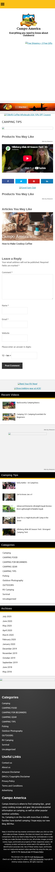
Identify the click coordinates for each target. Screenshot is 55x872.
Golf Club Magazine (36, 859)
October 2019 (9, 658)
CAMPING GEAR (10, 566)
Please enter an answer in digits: (16, 347)
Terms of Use (25, 852)
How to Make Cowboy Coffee (17, 243)
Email (5, 319)
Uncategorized (9, 599)
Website (5, 333)
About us (6, 767)
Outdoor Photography (13, 580)
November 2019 (10, 653)
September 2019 (10, 662)
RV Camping (8, 589)
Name (5, 305)
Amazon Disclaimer (11, 772)
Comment (7, 272)
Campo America (29, 28)
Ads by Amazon (47, 141)
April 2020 (7, 630)
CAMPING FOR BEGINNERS (15, 562)
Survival (6, 594)
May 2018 (7, 672)
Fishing (6, 576)
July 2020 (7, 616)
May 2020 (7, 626)
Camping (7, 553)
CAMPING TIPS (12, 121)
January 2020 (9, 644)
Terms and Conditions (12, 786)
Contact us (7, 763)
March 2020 (8, 635)
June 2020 (7, 621)
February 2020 (9, 639)
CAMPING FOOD (10, 557)
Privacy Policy (8, 781)
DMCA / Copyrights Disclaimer (16, 776)
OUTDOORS (8, 585)
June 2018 (7, 667)
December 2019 (10, 649)
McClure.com (38, 857)
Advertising (7, 790)
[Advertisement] (27, 76)
